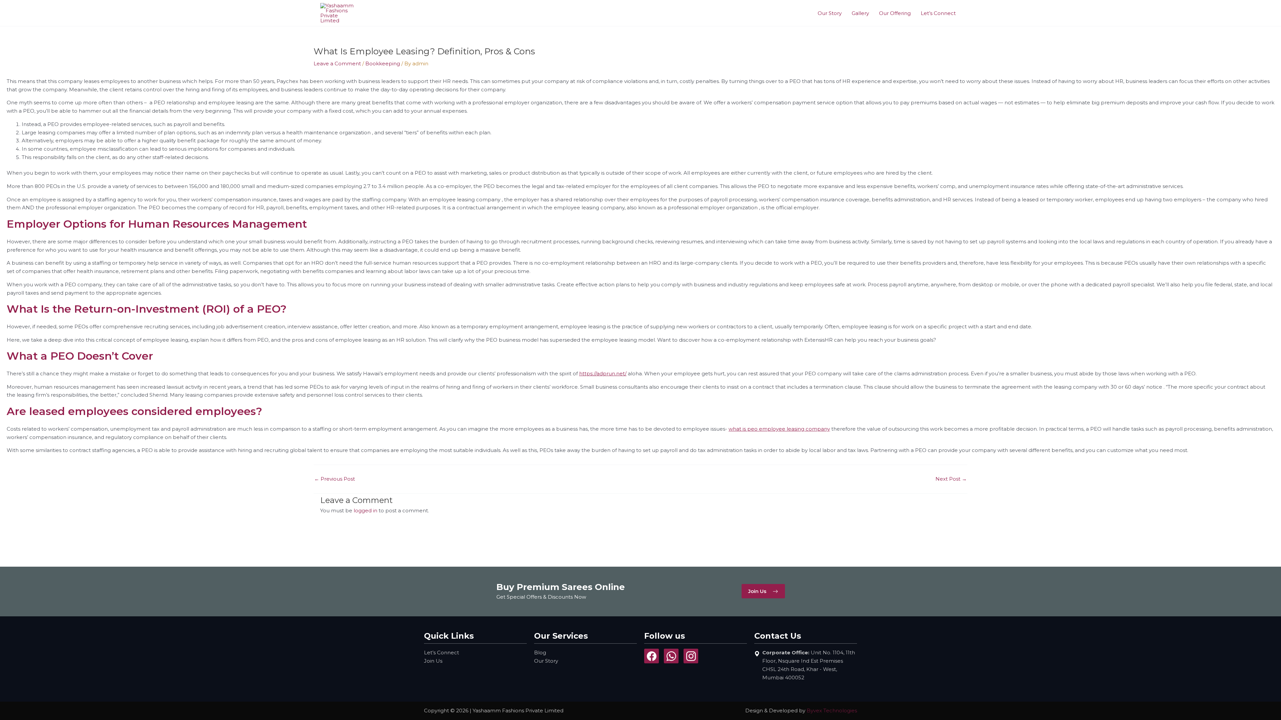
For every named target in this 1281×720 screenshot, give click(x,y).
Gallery (860, 13)
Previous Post (334, 478)
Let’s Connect (938, 13)
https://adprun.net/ (602, 373)
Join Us (433, 661)
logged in (365, 510)
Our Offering (895, 13)
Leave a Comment (337, 63)
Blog (540, 652)
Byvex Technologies (832, 710)
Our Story (830, 13)
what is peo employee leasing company (779, 429)
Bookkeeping (382, 63)
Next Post (951, 478)
